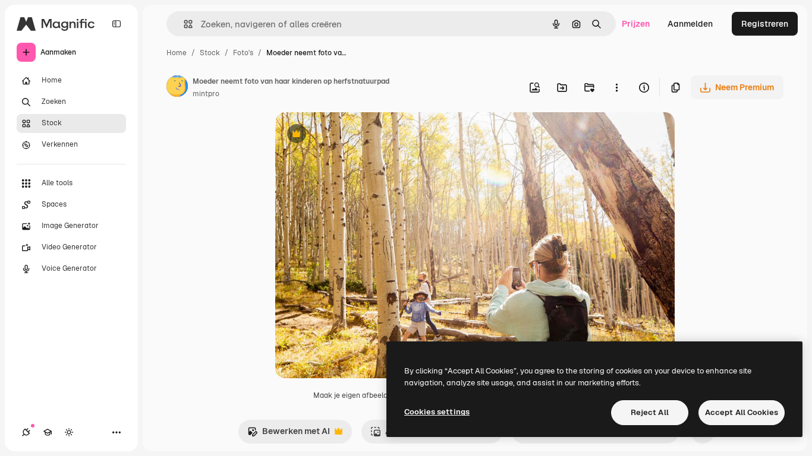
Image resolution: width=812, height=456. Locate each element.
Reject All (650, 412)
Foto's (243, 53)
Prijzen (636, 23)
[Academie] (47, 432)
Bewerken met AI (288, 434)
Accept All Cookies (741, 412)
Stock (210, 53)
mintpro (206, 94)
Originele (353, 135)
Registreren (764, 23)
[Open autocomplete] (183, 24)
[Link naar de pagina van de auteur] (177, 87)
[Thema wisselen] (68, 432)
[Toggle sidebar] (116, 23)
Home (176, 53)
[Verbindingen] (26, 432)
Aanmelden (690, 23)
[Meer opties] (616, 87)
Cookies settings (437, 412)
